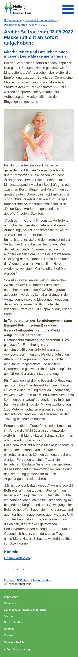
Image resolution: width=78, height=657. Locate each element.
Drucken (9, 580)
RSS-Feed (23, 580)
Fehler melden (42, 580)
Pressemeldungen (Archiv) (21, 24)
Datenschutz (12, 603)
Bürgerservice (13, 20)
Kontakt (9, 628)
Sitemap (9, 616)
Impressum (11, 596)
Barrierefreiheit (13, 622)
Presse (8, 635)
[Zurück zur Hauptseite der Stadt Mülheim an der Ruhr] (17, 8)
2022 (44, 24)
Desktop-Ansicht (14, 642)
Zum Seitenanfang (18, 649)
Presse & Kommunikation (41, 20)
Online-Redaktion (17, 558)
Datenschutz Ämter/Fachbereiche (25, 609)
